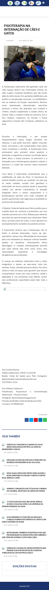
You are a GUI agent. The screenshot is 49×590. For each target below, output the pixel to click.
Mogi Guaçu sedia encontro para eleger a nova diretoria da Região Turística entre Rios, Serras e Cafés (23, 475)
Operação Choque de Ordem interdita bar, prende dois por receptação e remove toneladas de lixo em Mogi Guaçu (24, 550)
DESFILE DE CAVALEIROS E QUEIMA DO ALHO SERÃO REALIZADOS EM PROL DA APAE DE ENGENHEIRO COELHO (22, 447)
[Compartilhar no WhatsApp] (45, 420)
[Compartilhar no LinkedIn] (40, 420)
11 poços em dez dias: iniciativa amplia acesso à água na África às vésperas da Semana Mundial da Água (22, 504)
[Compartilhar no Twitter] (31, 420)
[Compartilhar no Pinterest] (36, 420)
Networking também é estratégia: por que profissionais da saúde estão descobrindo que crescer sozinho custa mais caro (24, 535)
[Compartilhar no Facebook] (27, 420)
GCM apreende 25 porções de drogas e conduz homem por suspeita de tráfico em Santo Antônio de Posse (24, 519)
